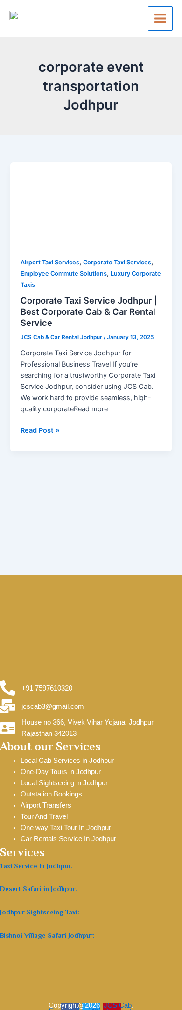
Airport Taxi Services (50, 262)
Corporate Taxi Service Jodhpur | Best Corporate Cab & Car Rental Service (89, 311)
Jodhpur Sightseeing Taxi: (39, 912)
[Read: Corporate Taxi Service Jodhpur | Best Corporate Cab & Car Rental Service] (90, 204)
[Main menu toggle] (160, 18)
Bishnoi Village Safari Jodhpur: (47, 935)
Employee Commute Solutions (64, 273)
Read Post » (40, 430)
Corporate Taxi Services (117, 262)
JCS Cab (118, 1005)
